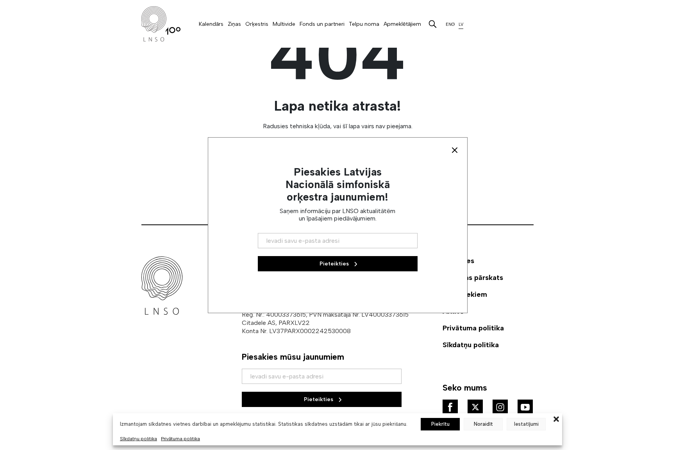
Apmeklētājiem (402, 24)
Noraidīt (483, 424)
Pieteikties (319, 399)
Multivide (284, 24)
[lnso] (160, 23)
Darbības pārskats (473, 277)
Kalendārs (211, 24)
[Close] (454, 150)
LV (461, 24)
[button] (556, 418)
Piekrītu (440, 424)
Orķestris (256, 24)
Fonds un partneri (322, 24)
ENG (450, 24)
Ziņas (234, 24)
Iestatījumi (526, 424)
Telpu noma (364, 24)
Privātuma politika (180, 438)
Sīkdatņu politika (138, 438)
